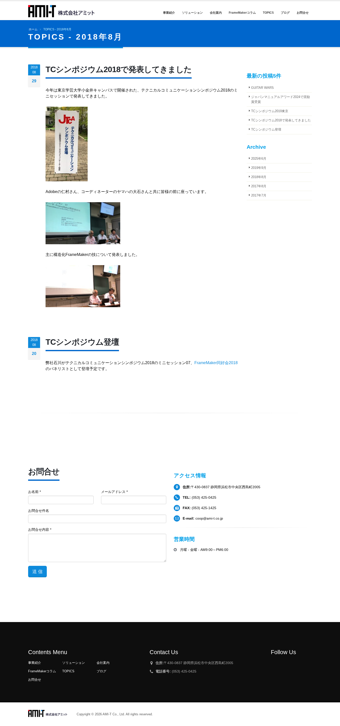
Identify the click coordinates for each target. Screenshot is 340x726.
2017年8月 (258, 186)
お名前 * (34, 492)
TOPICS (68, 671)
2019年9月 (258, 168)
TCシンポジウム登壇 (266, 129)
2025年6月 (258, 158)
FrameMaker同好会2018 (216, 363)
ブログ (101, 671)
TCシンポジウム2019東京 (269, 111)
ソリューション (73, 663)
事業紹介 (34, 663)
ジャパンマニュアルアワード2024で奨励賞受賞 (280, 99)
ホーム (33, 29)
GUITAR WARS (262, 88)
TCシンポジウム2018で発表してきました (281, 120)
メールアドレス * (114, 492)
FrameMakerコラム (42, 671)
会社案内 (103, 663)
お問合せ (34, 679)
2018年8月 (258, 177)
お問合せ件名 (38, 511)
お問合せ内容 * (39, 530)
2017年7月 (258, 195)
